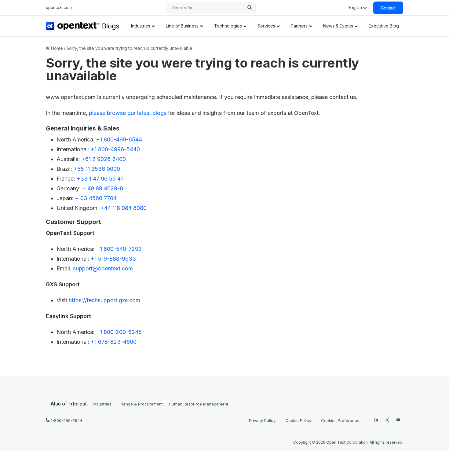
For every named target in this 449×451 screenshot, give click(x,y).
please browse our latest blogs (127, 113)
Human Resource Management (198, 404)
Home (56, 48)
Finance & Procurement (140, 404)
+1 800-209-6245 (119, 332)
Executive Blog (384, 25)
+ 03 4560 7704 (96, 198)
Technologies (228, 25)
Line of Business (182, 25)
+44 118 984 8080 (123, 208)
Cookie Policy (298, 420)
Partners (299, 25)
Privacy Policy (262, 420)
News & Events (338, 25)
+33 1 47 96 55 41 (100, 178)
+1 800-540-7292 (119, 249)
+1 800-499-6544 (119, 139)
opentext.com (59, 7)
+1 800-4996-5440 (115, 149)
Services (266, 25)
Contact (388, 7)
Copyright (302, 442)
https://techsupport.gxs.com (104, 300)
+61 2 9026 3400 (104, 159)
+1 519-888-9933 (113, 258)
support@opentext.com (103, 268)
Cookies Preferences (341, 420)
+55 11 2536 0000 (97, 169)
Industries (140, 25)
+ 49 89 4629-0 (102, 188)
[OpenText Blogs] (82, 26)
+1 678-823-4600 (114, 342)
